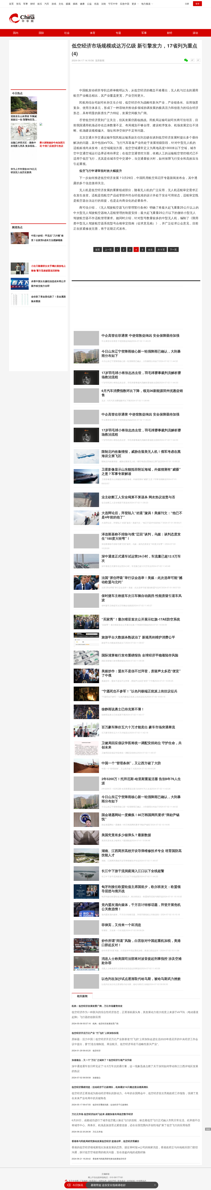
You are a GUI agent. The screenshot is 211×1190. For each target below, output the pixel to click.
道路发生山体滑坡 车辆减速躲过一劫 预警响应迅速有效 (24, 119)
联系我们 (93, 1180)
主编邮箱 (105, 1173)
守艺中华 (113, 3)
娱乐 (39, 3)
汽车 (47, 3)
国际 (41, 33)
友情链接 (131, 1180)
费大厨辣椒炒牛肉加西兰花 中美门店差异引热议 (52, 144)
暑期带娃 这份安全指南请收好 (108, 1185)
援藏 (68, 3)
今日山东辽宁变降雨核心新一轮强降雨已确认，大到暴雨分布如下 (141, 353)
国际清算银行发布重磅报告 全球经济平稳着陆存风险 (140, 655)
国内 (15, 33)
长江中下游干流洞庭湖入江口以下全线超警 (133, 870)
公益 (89, 3)
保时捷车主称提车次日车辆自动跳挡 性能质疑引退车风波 (142, 597)
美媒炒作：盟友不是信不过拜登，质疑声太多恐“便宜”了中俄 (141, 673)
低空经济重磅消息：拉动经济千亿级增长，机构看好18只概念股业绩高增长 (110, 1087)
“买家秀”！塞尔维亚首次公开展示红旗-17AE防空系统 (141, 619)
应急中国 (124, 3)
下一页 (173, 249)
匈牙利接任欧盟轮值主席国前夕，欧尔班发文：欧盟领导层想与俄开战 (141, 888)
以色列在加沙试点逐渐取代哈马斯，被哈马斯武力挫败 (141, 978)
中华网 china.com (23, 18)
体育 (92, 33)
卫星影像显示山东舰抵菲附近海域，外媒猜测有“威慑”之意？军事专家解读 (141, 471)
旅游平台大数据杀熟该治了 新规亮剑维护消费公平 (138, 637)
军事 (25, 3)
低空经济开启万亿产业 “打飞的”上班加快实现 (95, 1033)
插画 (75, 3)
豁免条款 (121, 1180)
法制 (103, 3)
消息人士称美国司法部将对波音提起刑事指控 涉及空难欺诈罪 (142, 960)
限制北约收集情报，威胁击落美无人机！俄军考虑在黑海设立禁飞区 (141, 453)
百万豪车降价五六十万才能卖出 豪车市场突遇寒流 (138, 727)
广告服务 (84, 1180)
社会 (67, 33)
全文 (150, 249)
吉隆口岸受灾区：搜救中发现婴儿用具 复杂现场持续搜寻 (24, 146)
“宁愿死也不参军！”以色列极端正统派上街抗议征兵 (139, 691)
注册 (187, 3)
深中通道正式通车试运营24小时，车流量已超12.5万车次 (141, 558)
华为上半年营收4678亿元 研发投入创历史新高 (24, 170)
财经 (32, 3)
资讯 (18, 3)
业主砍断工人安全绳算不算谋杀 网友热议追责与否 (138, 497)
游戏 (54, 3)
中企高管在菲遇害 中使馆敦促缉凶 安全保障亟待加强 (140, 335)
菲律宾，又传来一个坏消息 (121, 924)
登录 (197, 3)
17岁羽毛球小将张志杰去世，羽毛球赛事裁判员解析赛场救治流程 (141, 374)
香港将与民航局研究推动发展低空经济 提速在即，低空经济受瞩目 (105, 1141)
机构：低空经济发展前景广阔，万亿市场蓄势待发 (97, 1005)
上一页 (108, 249)
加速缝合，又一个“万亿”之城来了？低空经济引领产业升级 (102, 1060)
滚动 (195, 33)
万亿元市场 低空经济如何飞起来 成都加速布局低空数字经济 (102, 1114)
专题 (118, 33)
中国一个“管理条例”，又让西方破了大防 (131, 762)
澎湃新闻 (99, 60)
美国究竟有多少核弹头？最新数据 (126, 834)
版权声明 (112, 1180)
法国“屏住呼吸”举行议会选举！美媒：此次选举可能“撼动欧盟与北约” (142, 579)
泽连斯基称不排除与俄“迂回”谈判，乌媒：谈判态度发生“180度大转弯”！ (141, 536)
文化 (61, 3)
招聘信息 (103, 1180)
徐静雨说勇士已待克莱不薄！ (123, 709)
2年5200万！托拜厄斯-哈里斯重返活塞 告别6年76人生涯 (141, 780)
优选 (96, 3)
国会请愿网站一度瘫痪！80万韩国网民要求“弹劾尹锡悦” (140, 816)
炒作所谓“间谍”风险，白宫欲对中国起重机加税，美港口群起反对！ (141, 942)
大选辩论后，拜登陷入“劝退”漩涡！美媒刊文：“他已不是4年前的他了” (142, 514)
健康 (82, 3)
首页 (11, 3)
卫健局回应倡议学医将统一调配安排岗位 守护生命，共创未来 (142, 744)
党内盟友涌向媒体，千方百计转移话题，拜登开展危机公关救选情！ (141, 906)
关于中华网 (73, 1180)
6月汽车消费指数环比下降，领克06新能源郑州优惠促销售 (142, 392)
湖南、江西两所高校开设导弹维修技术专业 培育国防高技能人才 (142, 852)
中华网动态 (141, 1180)
